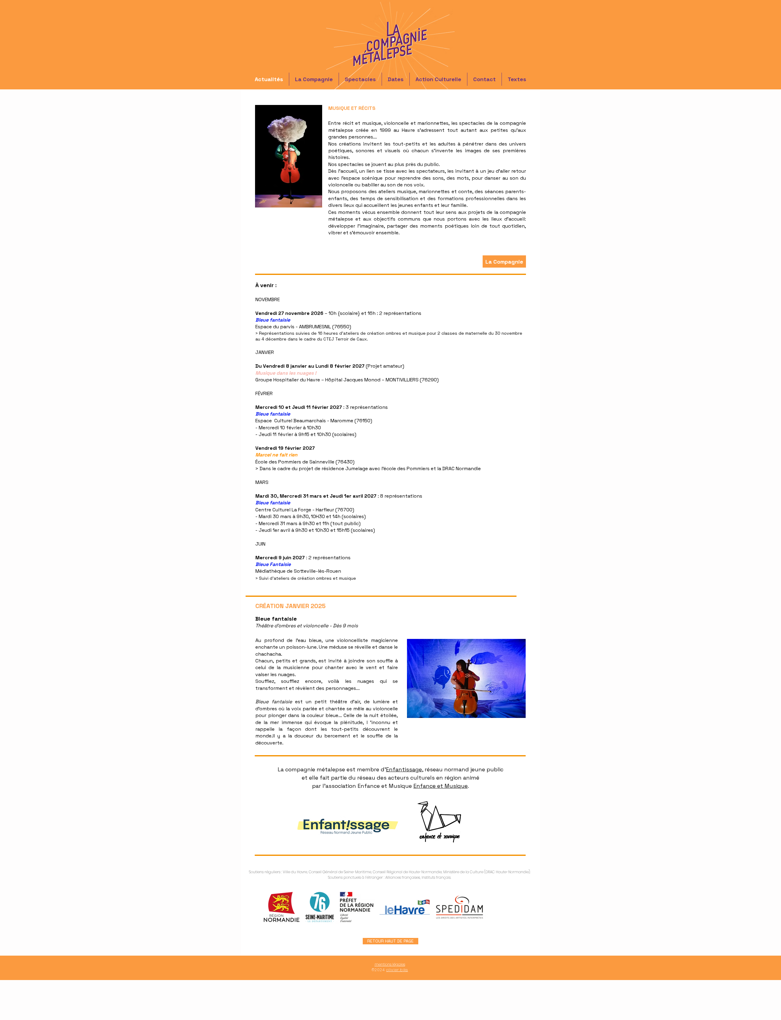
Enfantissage (404, 769)
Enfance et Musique (440, 785)
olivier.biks (397, 969)
